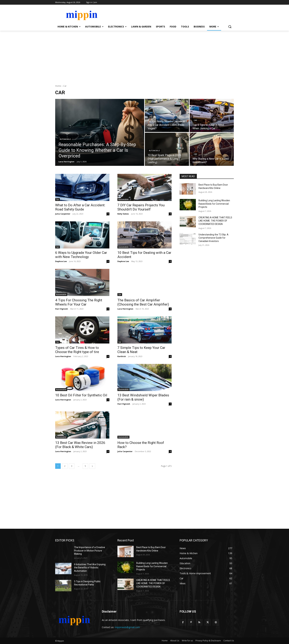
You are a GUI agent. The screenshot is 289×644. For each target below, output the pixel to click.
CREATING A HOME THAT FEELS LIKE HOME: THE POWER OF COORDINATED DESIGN (215, 220)
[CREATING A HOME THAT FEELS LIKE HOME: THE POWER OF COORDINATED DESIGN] (188, 221)
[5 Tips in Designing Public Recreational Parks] (63, 585)
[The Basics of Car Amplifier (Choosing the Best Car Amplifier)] (144, 282)
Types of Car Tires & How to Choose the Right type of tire (77, 350)
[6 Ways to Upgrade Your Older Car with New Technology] (82, 234)
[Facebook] (183, 622)
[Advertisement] (144, 55)
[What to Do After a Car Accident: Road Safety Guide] (82, 187)
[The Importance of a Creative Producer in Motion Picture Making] (63, 551)
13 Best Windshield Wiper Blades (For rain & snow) (143, 397)
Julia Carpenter (62, 213)
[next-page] (92, 466)
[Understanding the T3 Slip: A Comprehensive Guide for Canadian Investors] (188, 238)
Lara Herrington (125, 309)
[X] (207, 622)
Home (58, 85)
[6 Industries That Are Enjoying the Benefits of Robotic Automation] (63, 568)
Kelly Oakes (123, 213)
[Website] (216, 622)
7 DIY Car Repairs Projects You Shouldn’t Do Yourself (141, 207)
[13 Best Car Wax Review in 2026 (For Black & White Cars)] (82, 425)
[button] (230, 27)
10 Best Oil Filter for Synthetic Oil (81, 395)
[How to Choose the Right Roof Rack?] (144, 425)
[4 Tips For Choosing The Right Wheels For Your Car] (82, 282)
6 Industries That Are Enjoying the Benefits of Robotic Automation (90, 567)
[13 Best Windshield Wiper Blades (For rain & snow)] (144, 377)
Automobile (65, 139)
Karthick (121, 356)
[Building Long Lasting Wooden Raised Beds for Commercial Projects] (188, 204)
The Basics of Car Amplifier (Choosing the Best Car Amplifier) (143, 302)
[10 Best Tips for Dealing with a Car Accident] (144, 234)
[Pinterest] (191, 622)
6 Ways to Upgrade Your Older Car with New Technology (81, 255)
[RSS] (199, 622)
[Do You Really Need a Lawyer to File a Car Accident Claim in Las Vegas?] (167, 115)
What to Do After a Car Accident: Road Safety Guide (80, 207)
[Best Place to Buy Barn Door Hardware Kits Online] (188, 189)
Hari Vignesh (61, 309)
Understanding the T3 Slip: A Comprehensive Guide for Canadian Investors (213, 237)
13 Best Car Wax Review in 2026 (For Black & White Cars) (80, 445)
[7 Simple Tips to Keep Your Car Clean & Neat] (144, 330)
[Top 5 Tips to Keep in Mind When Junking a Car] (212, 115)
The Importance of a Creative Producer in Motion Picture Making (89, 550)
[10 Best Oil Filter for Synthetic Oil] (82, 377)
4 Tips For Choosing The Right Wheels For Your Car (78, 302)
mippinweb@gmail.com (127, 627)
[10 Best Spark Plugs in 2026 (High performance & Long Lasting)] (167, 149)
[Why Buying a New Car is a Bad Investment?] (212, 149)
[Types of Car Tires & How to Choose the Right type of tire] (82, 330)
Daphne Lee (61, 261)
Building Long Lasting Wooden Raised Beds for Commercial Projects (214, 203)
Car (150, 117)
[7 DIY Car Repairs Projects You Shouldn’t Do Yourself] (144, 187)
